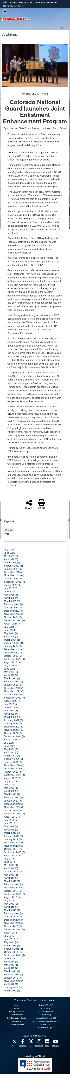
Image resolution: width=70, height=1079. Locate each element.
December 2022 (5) (14, 688)
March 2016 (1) (12, 910)
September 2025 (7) (14, 581)
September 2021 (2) (14, 736)
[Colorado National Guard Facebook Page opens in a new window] (23, 1042)
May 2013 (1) (11, 964)
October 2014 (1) (13, 951)
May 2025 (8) (11, 594)
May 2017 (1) (11, 874)
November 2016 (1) (14, 887)
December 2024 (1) (14, 610)
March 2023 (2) (12, 678)
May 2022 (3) (11, 710)
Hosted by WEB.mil (34, 1056)
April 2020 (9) (11, 791)
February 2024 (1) (13, 642)
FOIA (41, 1005)
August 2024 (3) (12, 623)
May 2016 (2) (11, 903)
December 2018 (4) (14, 842)
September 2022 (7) (14, 697)
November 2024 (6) (14, 613)
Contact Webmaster (16, 1024)
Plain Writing (46, 1015)
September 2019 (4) (14, 813)
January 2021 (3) (13, 762)
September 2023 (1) (14, 659)
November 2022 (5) (14, 691)
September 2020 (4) (14, 774)
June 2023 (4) (11, 668)
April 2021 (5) (11, 752)
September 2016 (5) (14, 894)
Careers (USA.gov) (46, 1028)
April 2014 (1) (11, 961)
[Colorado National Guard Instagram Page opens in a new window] (39, 1042)
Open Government (45, 1012)
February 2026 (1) (13, 565)
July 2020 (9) (11, 781)
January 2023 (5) (13, 684)
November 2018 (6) (14, 845)
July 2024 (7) (11, 626)
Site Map (16, 1008)
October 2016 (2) (13, 890)
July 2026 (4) (11, 549)
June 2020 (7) (11, 784)
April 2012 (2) (11, 984)
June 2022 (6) (11, 707)
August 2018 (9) (12, 855)
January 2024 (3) (13, 646)
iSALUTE (49, 1005)
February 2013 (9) (13, 974)
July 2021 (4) (11, 742)
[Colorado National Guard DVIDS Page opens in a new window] (14, 1041)
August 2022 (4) (12, 700)
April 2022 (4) (11, 713)
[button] (15, 6)
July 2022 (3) (11, 704)
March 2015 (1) (12, 945)
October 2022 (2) (13, 694)
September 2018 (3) (14, 852)
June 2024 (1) (11, 630)
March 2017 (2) (12, 881)
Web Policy (16, 1021)
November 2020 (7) (14, 768)
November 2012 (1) (14, 980)
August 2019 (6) (12, 816)
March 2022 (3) (12, 716)
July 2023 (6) (11, 665)
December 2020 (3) (14, 765)
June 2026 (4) (11, 552)
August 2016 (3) (12, 897)
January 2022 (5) (13, 723)
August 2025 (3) (12, 584)
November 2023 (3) (14, 652)
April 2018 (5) (11, 868)
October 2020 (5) (13, 771)
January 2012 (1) (13, 987)
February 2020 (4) (13, 797)
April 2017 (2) (11, 877)
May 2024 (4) (11, 633)
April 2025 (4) (11, 597)
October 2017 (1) (13, 871)
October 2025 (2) (13, 578)
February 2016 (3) (13, 913)
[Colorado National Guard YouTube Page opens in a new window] (55, 1042)
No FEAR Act (46, 1008)
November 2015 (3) (14, 922)
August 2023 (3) (12, 662)
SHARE (29, 507)
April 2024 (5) (11, 636)
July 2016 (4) (11, 900)
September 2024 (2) (14, 620)
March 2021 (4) (12, 755)
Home (16, 1005)
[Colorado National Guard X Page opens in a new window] (31, 1042)
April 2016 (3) (11, 906)
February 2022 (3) (13, 720)
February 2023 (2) (13, 681)
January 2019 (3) (13, 839)
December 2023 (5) (14, 649)
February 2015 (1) (13, 948)
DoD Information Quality (16, 1018)
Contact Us (45, 1024)
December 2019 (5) (14, 803)
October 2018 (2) (13, 848)
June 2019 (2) (11, 823)
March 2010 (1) (12, 990)
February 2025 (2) (13, 604)
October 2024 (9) (13, 617)
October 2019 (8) (13, 810)
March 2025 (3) (12, 601)
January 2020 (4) (13, 800)
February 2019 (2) (13, 836)
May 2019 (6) (11, 826)
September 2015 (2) (14, 929)
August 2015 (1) (12, 932)
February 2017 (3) (13, 884)
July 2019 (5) (11, 819)
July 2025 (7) (11, 588)
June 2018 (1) (11, 861)
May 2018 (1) (11, 865)
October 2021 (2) (13, 733)
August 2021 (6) (12, 739)
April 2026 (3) (11, 559)
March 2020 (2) (12, 794)
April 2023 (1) (11, 675)
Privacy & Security (16, 1012)
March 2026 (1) (12, 562)
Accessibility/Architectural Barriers (45, 1021)
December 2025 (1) (14, 572)
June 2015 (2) (11, 939)
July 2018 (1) (11, 858)
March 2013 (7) (12, 971)
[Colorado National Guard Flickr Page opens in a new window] (47, 1042)
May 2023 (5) (11, 671)
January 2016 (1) (13, 916)
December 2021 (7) (14, 726)
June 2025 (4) (11, 591)
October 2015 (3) (13, 926)
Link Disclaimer (17, 1015)
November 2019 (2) (14, 807)
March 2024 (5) (12, 639)
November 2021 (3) (14, 729)
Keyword (9, 521)
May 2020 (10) (11, 787)
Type (6, 533)
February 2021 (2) (13, 758)
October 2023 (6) (13, 655)
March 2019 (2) (12, 832)
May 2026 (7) (11, 556)
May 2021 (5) (11, 749)
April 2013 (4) (11, 968)
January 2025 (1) (13, 607)
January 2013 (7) (13, 977)
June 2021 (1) (11, 745)
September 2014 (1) (14, 955)
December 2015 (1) (14, 919)
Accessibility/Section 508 (46, 1018)
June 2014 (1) (11, 958)
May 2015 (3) (11, 942)
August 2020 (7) (12, 778)
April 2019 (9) (11, 829)
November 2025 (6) (14, 575)
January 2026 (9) (13, 568)
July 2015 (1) (11, 935)
